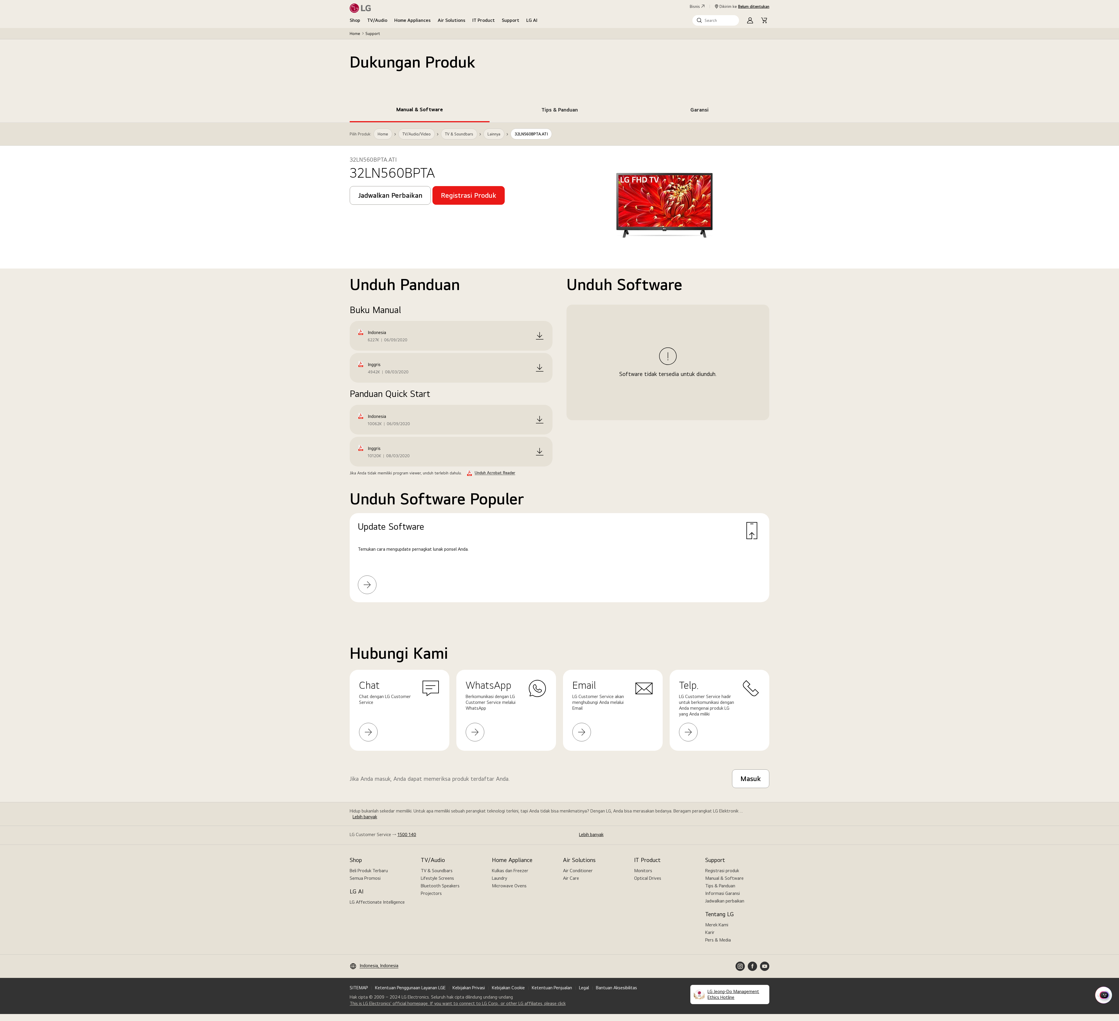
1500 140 (406, 834)
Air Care (571, 878)
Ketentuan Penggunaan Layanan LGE (410, 987)
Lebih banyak (365, 816)
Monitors (643, 870)
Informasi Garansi (722, 893)
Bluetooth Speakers (440, 885)
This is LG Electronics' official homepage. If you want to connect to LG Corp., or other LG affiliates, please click (458, 1003)
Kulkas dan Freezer (510, 870)
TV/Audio (377, 20)
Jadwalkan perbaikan (724, 901)
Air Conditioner (578, 870)
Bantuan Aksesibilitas (616, 987)
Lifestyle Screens (437, 878)
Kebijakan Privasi (469, 987)
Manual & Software (724, 878)
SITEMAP (359, 987)
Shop (355, 20)
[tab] (420, 110)
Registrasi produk (722, 870)
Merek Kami (716, 925)
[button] (715, 20)
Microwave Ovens (509, 885)
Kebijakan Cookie (508, 987)
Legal (584, 987)
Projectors (431, 893)
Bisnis (695, 6)
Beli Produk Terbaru (369, 870)
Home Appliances (412, 20)
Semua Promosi (365, 878)
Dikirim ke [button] (744, 6)
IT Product (483, 20)
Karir (710, 932)
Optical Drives (647, 878)
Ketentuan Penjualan (552, 987)
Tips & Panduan (720, 885)
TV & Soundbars (437, 870)
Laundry (499, 878)
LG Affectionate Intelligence (377, 902)
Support (510, 20)
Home (355, 33)
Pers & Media (718, 940)
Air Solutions (451, 20)
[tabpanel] (559, 369)
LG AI (531, 20)
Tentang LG (719, 914)
